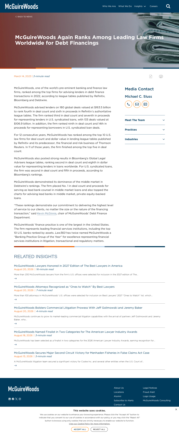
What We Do (125, 6)
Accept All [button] (80, 429)
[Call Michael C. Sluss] (128, 104)
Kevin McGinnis (46, 213)
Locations (119, 392)
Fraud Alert (149, 392)
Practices (131, 129)
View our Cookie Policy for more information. (89, 424)
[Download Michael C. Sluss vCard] (145, 104)
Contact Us (119, 404)
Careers (154, 6)
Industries (131, 139)
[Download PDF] (151, 76)
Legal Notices (150, 388)
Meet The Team (135, 120)
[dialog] (89, 421)
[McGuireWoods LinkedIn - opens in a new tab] (9, 399)
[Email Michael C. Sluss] (137, 104)
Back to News (25, 17)
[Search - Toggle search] (168, 6)
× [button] (176, 409)
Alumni (117, 396)
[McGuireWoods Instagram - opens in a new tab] (20, 399)
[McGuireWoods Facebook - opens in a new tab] (13, 399)
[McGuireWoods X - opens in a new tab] (16, 399)
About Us (119, 388)
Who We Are (109, 6)
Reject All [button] (99, 429)
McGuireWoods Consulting (157, 400)
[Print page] (161, 76)
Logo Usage (149, 396)
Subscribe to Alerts (124, 400)
